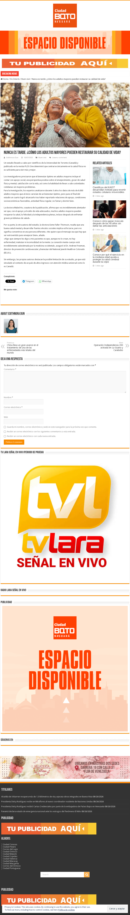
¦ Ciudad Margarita (10, 863)
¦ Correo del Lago (9, 849)
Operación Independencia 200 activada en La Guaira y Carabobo (108, 346)
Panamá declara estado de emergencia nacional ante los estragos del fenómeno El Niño (41, 811)
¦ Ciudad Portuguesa (10, 868)
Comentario (10, 369)
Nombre (8, 397)
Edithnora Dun (12, 158)
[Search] (86, 874)
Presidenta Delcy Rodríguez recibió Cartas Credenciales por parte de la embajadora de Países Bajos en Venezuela (52, 806)
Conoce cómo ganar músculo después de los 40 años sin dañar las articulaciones (108, 223)
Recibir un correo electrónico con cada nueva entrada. (31, 436)
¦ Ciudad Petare (8, 847)
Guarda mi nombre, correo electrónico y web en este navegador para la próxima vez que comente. (52, 427)
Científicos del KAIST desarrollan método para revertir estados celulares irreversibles (109, 189)
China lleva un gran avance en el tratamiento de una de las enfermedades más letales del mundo (22, 348)
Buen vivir (25, 79)
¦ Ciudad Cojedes (9, 856)
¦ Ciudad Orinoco (9, 851)
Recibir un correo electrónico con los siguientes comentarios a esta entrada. (41, 431)
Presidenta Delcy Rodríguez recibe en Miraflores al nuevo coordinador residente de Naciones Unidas (47, 801)
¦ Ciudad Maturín (9, 854)
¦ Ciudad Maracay (9, 861)
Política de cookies (66, 910)
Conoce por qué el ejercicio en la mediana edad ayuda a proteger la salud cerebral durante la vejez (108, 258)
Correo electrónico (13, 407)
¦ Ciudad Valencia (9, 859)
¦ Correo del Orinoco (11, 866)
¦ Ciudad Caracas (9, 844)
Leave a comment (59, 158)
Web (6, 417)
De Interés (15, 79)
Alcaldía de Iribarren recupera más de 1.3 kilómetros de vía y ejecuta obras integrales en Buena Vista (46, 796)
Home (5, 79)
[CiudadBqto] (65, 15)
